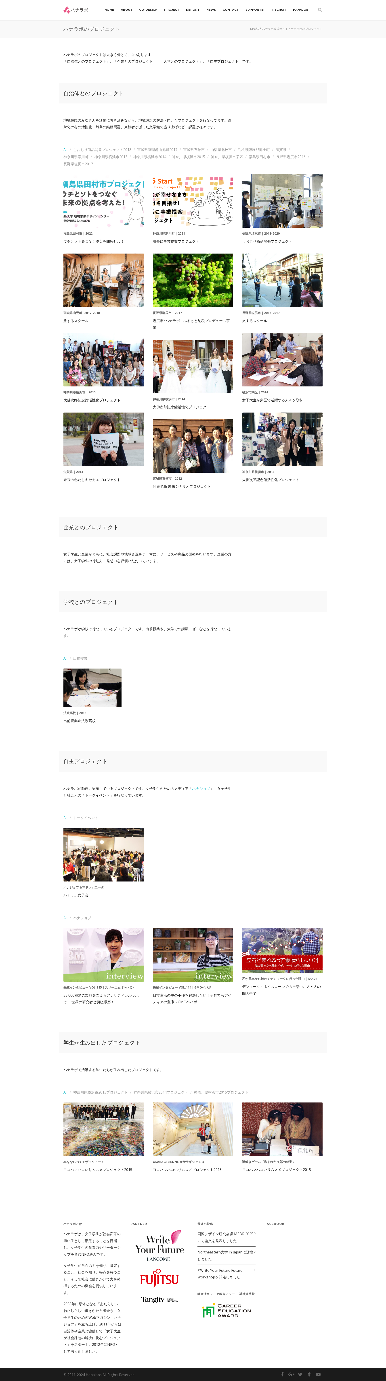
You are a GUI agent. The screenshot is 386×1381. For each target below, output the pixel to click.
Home (109, 9)
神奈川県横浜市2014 (149, 156)
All (65, 149)
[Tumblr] (309, 1374)
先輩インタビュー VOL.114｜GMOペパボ (182, 987)
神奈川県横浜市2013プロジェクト (100, 1092)
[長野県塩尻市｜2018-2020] (282, 201)
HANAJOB (300, 9)
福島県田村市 (259, 156)
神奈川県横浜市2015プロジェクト (221, 1092)
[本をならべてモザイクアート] (103, 1129)
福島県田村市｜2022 (77, 233)
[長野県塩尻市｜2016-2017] (282, 280)
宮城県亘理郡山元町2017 (157, 149)
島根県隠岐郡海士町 (254, 149)
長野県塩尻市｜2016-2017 (261, 313)
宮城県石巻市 (194, 149)
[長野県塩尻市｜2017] (193, 280)
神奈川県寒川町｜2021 (169, 233)
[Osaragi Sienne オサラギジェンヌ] (193, 1129)
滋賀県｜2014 (73, 472)
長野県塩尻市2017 (78, 163)
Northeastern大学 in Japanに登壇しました (225, 1255)
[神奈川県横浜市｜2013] (282, 439)
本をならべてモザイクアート (83, 1162)
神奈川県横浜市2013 (110, 156)
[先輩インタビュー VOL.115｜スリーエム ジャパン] (103, 955)
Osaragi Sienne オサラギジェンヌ (179, 1162)
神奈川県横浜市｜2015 (79, 392)
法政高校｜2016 (74, 713)
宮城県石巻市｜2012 (167, 478)
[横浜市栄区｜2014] (282, 359)
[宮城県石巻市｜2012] (193, 446)
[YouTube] (318, 1374)
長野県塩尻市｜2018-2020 (261, 233)
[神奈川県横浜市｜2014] (193, 366)
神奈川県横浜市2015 (188, 156)
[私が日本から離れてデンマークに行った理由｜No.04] (282, 950)
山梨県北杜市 (221, 149)
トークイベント (85, 817)
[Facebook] (282, 1374)
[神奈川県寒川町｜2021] (193, 201)
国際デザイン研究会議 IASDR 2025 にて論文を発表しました (225, 1237)
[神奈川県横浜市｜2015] (103, 359)
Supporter (255, 9)
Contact (231, 9)
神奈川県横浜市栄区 (227, 156)
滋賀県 (281, 149)
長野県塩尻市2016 (291, 156)
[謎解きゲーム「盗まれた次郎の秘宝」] (282, 1129)
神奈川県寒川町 (75, 156)
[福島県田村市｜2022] (103, 201)
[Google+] (291, 1374)
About (126, 9)
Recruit (279, 9)
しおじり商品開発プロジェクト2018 (102, 149)
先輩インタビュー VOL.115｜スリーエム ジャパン (98, 987)
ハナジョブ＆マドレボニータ (83, 887)
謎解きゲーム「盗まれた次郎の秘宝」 (268, 1162)
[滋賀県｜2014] (103, 439)
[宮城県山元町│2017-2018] (103, 280)
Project (171, 9)
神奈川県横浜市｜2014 (169, 399)
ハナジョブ (201, 788)
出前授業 (80, 658)
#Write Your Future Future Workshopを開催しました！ (220, 1274)
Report (193, 9)
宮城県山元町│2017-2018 (81, 313)
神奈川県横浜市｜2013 (258, 472)
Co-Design (148, 9)
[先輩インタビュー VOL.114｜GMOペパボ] (193, 955)
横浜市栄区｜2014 (255, 392)
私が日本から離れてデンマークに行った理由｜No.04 (279, 978)
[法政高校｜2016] (92, 688)
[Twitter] (300, 1374)
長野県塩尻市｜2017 (167, 313)
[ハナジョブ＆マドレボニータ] (103, 854)
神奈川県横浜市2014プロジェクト (161, 1092)
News (211, 9)
